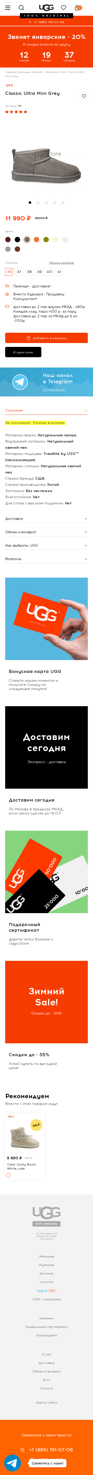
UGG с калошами (47, 1299)
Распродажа (46, 1335)
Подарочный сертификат (46, 1327)
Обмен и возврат (46, 1371)
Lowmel (46, 1282)
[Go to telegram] (12, 1463)
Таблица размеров (61, 262)
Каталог (37, 72)
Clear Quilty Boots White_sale (21, 1166)
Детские (46, 1273)
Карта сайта (46, 1402)
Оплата (46, 1388)
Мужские (46, 1265)
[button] (30, 202)
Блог (46, 1380)
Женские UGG (55, 72)
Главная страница (17, 72)
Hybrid (42, 1291)
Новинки (46, 1318)
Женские (46, 1256)
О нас (46, 1354)
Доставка (47, 1363)
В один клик (23, 352)
